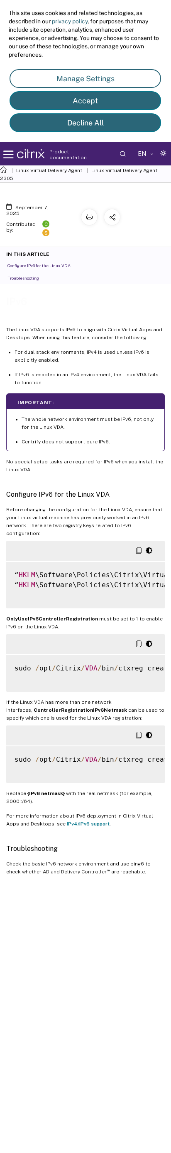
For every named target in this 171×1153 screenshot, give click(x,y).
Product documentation (68, 154)
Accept (85, 100)
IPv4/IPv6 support (88, 824)
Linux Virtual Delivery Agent (49, 170)
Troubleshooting (23, 277)
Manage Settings (85, 78)
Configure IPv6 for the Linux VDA (39, 265)
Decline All (85, 122)
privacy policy (70, 21)
